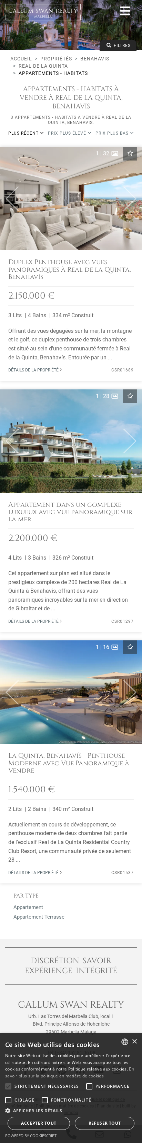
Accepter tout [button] (38, 1123)
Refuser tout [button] (105, 1123)
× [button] (134, 1041)
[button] (9, 198)
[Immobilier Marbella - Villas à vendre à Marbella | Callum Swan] (43, 12)
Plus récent (24, 133)
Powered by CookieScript (31, 1135)
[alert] (71, 1088)
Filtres (121, 45)
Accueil (21, 58)
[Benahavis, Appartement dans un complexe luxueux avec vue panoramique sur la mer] (71, 510)
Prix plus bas (112, 133)
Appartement (28, 907)
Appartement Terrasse (38, 917)
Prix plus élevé (68, 133)
